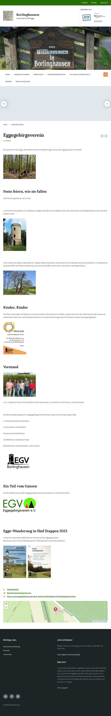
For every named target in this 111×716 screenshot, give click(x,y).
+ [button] (6, 603)
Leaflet (95, 621)
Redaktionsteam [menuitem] (23, 81)
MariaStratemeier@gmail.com (19, 593)
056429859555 (13, 589)
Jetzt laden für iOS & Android (68, 654)
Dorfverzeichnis (17, 125)
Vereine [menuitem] (8, 81)
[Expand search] (105, 74)
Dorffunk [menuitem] (85, 3)
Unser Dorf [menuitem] (38, 74)
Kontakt (6, 650)
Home (5, 125)
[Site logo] (8, 20)
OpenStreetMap (103, 621)
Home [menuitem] (7, 74)
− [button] (6, 607)
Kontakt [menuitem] (94, 3)
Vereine (8, 141)
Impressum (7, 654)
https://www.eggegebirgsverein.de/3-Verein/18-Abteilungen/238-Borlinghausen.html (41, 596)
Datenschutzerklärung (11, 646)
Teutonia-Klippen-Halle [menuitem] (79, 74)
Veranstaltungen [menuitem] (21, 74)
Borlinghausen (27, 15)
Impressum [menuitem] (104, 3)
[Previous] (4, 104)
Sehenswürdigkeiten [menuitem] (56, 74)
